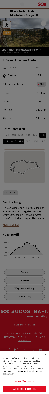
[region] (24, 372)
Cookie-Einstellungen (24, 381)
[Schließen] (46, 354)
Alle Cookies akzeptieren (24, 389)
